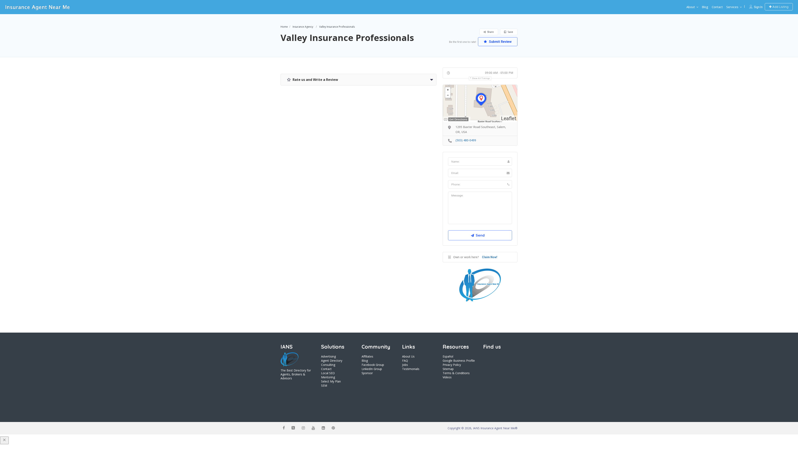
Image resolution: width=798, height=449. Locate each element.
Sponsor (367, 373)
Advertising (328, 356)
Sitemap (448, 369)
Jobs (405, 365)
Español (448, 356)
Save (510, 32)
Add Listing (780, 7)
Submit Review (500, 42)
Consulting (328, 365)
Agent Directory (331, 361)
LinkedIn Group (372, 369)
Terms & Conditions (456, 373)
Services (732, 7)
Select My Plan (331, 381)
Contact (717, 7)
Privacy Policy (452, 365)
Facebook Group (373, 365)
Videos (447, 377)
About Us (408, 356)
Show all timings (481, 78)
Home (284, 26)
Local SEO (328, 373)
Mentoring (328, 377)
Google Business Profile (459, 361)
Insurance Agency (303, 26)
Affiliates (367, 356)
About (690, 7)
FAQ (405, 361)
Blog (705, 7)
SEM (324, 385)
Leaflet (508, 118)
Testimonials (410, 369)
